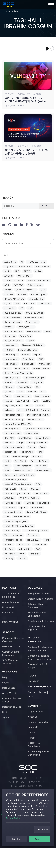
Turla (46, 540)
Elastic (30, 340)
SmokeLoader (41, 493)
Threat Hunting (11, 530)
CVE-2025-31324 (34, 313)
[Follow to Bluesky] (38, 225)
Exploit (37, 354)
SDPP (6, 470)
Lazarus (8, 401)
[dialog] (28, 817)
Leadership (33, 727)
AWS (6, 285)
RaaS (42, 447)
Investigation (24, 387)
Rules (7, 465)
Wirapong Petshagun (14, 553)
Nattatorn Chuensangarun (37, 428)
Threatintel (33, 535)
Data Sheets (8, 687)
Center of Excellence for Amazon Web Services (40, 657)
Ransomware (27, 452)
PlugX (20, 442)
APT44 (38, 271)
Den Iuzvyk (9, 336)
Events (25, 354)
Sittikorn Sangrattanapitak (16, 493)
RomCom (37, 456)
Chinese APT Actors (14, 299)
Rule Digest (20, 461)
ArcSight (8, 276)
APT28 (27, 271)
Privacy (32, 737)
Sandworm (41, 465)
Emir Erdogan (10, 354)
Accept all (40, 839)
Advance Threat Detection (36, 606)
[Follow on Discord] (3, 224)
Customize (42, 829)
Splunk (23, 507)
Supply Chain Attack (36, 512)
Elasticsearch (10, 345)
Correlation (9, 308)
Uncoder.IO (34, 681)
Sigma (23, 489)
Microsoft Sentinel (13, 415)
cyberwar (8, 326)
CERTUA (22, 294)
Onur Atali (9, 438)
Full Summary (10, 364)
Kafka (20, 391)
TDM (6, 516)
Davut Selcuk (33, 331)
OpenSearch (25, 438)
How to (8, 382)
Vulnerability (25, 549)
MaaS (29, 405)
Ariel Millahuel (24, 276)
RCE (6, 456)
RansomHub (10, 452)
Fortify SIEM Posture (38, 593)
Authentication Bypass (38, 280)
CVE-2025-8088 (12, 317)
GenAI (7, 368)
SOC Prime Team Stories (37, 503)
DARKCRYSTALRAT (13, 331)
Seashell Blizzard (22, 470)
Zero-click (34, 553)
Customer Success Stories (11, 700)
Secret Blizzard (43, 470)
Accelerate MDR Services (41, 621)
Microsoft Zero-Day (13, 419)
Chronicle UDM (36, 299)
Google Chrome (41, 368)
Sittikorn (35, 489)
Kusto (7, 396)
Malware (8, 410)
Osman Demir (42, 438)
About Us (32, 716)
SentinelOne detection (15, 479)
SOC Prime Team (12, 503)
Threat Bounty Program (15, 521)
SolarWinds (9, 507)
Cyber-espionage (12, 322)
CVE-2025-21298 (12, 313)
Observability (31, 433)
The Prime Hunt (21, 516)
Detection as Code (11, 706)
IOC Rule (8, 391)
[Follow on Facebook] (27, 224)
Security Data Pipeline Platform (19, 475)
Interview (8, 387)
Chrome (32, 692)
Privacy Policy (13, 818)
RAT (40, 452)
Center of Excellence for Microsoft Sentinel (40, 649)
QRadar (31, 447)
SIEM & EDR (10, 489)
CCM (43, 289)
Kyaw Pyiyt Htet (22, 396)
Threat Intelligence (13, 535)
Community (44, 303)
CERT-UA (8, 294)
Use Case (9, 549)
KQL (43, 391)
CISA (17, 303)
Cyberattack (32, 322)
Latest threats (42, 396)
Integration (37, 382)
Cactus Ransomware (26, 289)
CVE (30, 308)
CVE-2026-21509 (33, 317)
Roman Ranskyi (20, 456)
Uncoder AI (23, 544)
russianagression (23, 465)
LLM (36, 401)
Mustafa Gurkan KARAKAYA (17, 424)
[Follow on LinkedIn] (21, 224)
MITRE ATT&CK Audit (13, 646)
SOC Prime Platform (29, 498)
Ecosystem (10, 622)
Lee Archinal (23, 401)
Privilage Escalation (37, 442)
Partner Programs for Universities (38, 753)
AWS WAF (18, 285)
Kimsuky (32, 391)
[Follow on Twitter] (32, 224)
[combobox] (28, 243)
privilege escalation (13, 447)
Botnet (7, 289)
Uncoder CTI (40, 544)
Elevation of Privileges (33, 345)
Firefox (42, 692)
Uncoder (8, 544)
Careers (32, 732)
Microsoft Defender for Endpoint (33, 410)
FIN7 (40, 359)
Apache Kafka (42, 266)
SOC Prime (9, 498)
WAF (38, 549)
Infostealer (21, 382)
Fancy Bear (28, 359)
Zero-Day (8, 558)
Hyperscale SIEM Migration (36, 628)
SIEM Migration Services (10, 662)
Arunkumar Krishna (13, 280)
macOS (40, 405)
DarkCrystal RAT (26, 326)
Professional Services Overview (13, 639)
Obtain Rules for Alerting (40, 598)
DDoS (47, 331)
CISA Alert (29, 303)
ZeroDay (22, 558)
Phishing (8, 442)
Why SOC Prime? (36, 711)
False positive (11, 359)
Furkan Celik (28, 364)
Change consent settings (26, 778)
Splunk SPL (37, 507)
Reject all (16, 839)
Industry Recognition (38, 722)
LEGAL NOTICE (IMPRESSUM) (26, 786)
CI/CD (7, 303)
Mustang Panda (11, 428)
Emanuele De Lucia (27, 350)
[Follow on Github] (9, 224)
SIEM (38, 484)
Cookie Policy (15, 782)
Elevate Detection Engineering (37, 614)
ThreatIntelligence (13, 540)
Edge (30, 696)
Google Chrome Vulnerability (18, 373)
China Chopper (38, 294)
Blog (4, 677)
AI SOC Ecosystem (36, 262)
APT (17, 271)
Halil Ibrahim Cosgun (34, 377)
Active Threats (9, 693)
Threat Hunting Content (35, 530)
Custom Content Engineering (10, 653)
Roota (7, 461)
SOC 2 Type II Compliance (35, 744)
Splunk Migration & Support (37, 666)
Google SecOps (11, 377)
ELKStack (8, 350)
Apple (7, 271)
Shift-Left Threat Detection (17, 484)
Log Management (12, 405)
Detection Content (13, 340)
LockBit (46, 401)
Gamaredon (44, 364)
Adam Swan (10, 262)
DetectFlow (25, 336)
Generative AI (21, 368)
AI (22, 262)
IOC (37, 387)
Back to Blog (11, 11)
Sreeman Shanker (12, 512)
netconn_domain (12, 433)
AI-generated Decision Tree (17, 266)
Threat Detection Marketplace (18, 526)
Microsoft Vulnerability (38, 415)
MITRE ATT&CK (35, 419)
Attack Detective (10, 602)
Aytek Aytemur (35, 285)
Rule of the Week (39, 461)
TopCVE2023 (33, 540)
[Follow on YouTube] (15, 224)
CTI (21, 308)
